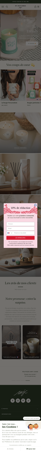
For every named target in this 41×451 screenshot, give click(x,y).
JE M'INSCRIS (20, 238)
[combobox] (10, 233)
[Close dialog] (35, 205)
